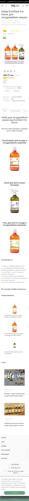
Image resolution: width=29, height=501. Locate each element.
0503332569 (15, 464)
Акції (2, 442)
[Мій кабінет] (23, 6)
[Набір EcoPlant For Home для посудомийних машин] (14, 53)
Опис (4, 110)
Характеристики (15, 110)
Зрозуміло (14, 493)
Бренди (3, 446)
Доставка (16, 90)
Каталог (3, 437)
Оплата (7, 90)
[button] (14, 66)
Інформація (5, 454)
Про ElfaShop (5, 450)
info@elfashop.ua (15, 467)
